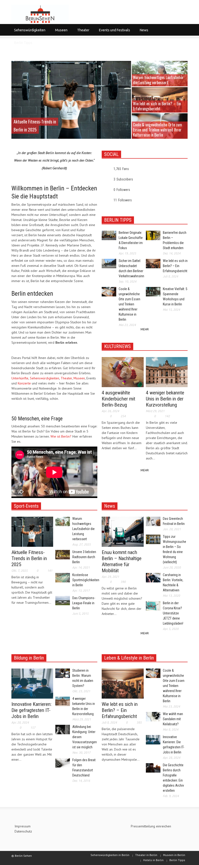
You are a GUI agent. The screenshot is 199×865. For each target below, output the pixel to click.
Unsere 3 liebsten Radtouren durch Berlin (84, 557)
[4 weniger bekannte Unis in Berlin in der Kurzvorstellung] (167, 371)
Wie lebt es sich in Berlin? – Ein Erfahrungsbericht (157, 106)
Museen (59, 32)
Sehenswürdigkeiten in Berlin (110, 855)
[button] (183, 30)
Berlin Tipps (23, 43)
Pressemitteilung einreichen (151, 826)
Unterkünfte (19, 378)
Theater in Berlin (146, 855)
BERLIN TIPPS (118, 220)
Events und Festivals (113, 32)
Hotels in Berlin (153, 860)
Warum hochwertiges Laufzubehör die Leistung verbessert (158, 79)
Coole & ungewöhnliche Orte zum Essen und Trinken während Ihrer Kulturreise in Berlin (157, 130)
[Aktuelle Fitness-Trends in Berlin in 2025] (71, 100)
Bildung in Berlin (29, 658)
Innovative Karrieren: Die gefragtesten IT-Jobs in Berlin (31, 710)
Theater (82, 32)
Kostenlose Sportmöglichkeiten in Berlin (85, 580)
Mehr (145, 329)
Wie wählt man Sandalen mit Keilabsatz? (173, 719)
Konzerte (24, 383)
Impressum (23, 826)
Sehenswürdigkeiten (28, 32)
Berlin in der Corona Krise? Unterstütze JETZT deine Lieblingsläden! (173, 613)
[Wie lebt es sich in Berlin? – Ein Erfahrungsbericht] (122, 683)
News (142, 32)
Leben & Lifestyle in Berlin (129, 658)
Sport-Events (26, 506)
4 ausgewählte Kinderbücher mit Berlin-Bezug (118, 399)
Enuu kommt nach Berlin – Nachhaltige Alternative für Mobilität (121, 561)
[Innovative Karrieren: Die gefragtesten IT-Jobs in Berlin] (32, 683)
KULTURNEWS (117, 346)
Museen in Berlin (174, 855)
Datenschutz (23, 831)
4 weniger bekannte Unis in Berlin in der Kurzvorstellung (165, 399)
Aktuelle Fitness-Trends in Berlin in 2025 (29, 558)
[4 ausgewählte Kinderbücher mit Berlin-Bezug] (122, 371)
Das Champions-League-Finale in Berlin (83, 603)
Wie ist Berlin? (60, 436)
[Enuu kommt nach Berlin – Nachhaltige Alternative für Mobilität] (122, 531)
